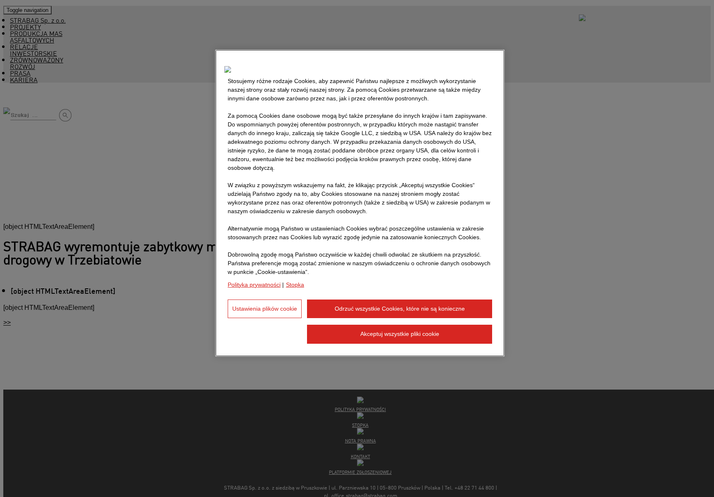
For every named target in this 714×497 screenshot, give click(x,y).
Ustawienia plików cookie (264, 308)
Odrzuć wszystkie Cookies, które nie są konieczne (400, 308)
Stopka (295, 284)
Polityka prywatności (254, 284)
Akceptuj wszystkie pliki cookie (399, 334)
